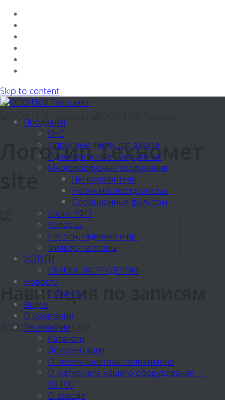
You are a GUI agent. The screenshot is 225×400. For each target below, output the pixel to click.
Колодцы (65, 224)
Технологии (47, 327)
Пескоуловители (104, 179)
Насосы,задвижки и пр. (93, 236)
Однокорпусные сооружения (105, 156)
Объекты (66, 293)
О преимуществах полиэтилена (111, 361)
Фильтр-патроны (82, 247)
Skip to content (29, 91)
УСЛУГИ (39, 258)
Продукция (44, 122)
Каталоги (66, 338)
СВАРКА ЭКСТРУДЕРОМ (93, 270)
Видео (36, 304)
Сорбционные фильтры (119, 201)
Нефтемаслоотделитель (120, 190)
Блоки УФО (69, 213)
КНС (56, 133)
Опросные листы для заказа (104, 145)
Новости (41, 281)
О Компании (48, 315)
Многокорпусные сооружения (107, 167)
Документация (76, 350)
